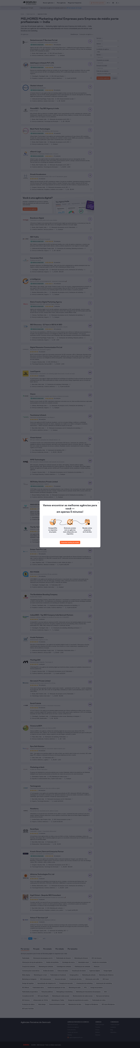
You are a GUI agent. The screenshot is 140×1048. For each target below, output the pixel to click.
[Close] (98, 503)
